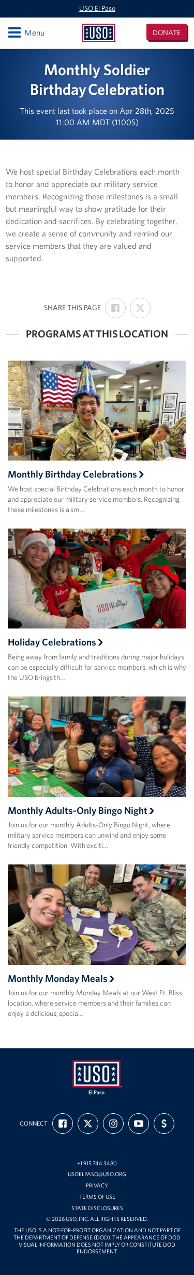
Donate (167, 32)
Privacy (97, 1185)
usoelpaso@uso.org (97, 1174)
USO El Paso (97, 8)
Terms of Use (97, 1197)
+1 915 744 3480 (97, 1163)
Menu (25, 32)
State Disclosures (97, 1208)
